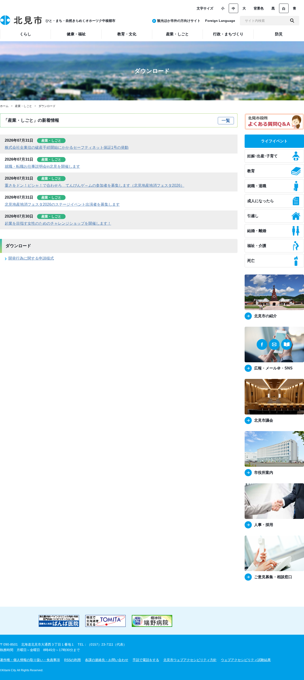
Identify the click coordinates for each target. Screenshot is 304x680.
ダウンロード (47, 106)
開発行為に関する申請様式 (31, 258)
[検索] (292, 20)
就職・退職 (256, 186)
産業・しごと (23, 106)
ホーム (4, 106)
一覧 (226, 120)
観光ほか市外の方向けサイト (178, 21)
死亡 (251, 261)
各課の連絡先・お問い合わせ (106, 660)
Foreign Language (220, 21)
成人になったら (260, 201)
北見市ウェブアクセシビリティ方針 (190, 660)
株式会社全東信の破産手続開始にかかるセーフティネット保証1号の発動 (66, 147)
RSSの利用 (72, 660)
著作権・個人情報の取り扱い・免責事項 (30, 660)
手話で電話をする (146, 660)
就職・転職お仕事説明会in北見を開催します (42, 166)
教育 (251, 171)
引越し (253, 216)
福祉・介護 (256, 246)
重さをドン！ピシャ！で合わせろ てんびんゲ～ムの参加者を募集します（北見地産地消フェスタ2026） (94, 185)
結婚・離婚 (256, 231)
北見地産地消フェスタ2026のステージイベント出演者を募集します (62, 204)
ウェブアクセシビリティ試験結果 (246, 660)
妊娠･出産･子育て (262, 156)
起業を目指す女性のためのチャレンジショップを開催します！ (58, 223)
